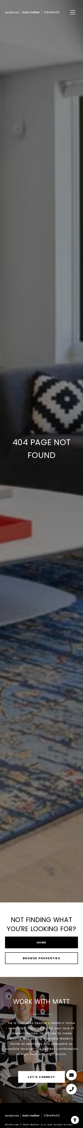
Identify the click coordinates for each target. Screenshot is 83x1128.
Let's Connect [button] (41, 1077)
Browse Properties (41, 958)
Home (42, 942)
